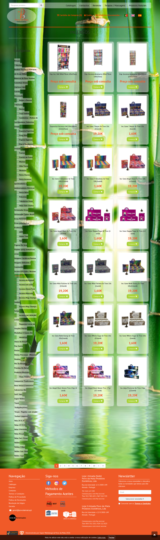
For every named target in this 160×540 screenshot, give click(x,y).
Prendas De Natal (21, 368)
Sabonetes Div (20, 390)
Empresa (12, 487)
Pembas (17, 359)
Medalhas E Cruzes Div (23, 333)
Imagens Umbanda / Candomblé (22, 264)
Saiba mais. (102, 537)
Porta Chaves (24, 175)
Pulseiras (23, 197)
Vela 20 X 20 (19, 420)
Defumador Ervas (21, 210)
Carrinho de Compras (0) (70, 15)
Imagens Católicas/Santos (25, 258)
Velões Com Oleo (21, 451)
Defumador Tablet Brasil (24, 214)
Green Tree (23, 236)
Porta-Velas (24, 192)
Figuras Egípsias (25, 140)
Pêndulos (22, 170)
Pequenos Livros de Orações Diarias (24, 326)
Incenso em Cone (26, 284)
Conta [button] (89, 15)
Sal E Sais (18, 394)
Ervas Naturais (20, 219)
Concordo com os (127, 503)
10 (94, 466)
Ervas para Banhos (21, 223)
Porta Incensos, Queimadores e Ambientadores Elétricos (24, 183)
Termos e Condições (16, 494)
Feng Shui (23, 135)
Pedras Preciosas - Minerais (25, 355)
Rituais (17, 61)
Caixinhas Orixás (21, 82)
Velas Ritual (19, 434)
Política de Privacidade (17, 497)
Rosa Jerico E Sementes (24, 385)
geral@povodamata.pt (22, 510)
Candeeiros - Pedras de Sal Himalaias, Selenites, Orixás (26, 122)
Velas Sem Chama (26, 205)
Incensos (18, 276)
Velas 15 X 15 (19, 425)
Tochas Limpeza (21, 416)
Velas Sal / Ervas (21, 438)
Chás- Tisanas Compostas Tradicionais (24, 379)
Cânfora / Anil (19, 87)
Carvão (17, 91)
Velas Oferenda (20, 429)
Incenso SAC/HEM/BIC (28, 315)
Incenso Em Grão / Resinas (25, 271)
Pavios (17, 350)
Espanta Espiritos (26, 131)
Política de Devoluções (17, 500)
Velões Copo (19, 455)
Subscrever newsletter (134, 499)
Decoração (18, 96)
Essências (18, 227)
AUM (21, 232)
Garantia (12, 506)
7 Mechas (18, 65)
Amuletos (23, 337)
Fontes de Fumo (25, 157)
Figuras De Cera (20, 245)
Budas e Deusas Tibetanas (23, 102)
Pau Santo (18, 346)
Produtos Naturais (137, 5)
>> (103, 466)
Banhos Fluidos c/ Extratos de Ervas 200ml (25, 71)
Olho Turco (23, 166)
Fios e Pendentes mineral (23, 146)
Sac (20, 240)
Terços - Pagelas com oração (25, 412)
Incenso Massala (26, 293)
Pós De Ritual (19, 363)
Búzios (21, 109)
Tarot (16, 403)
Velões (17, 442)
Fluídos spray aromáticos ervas (24, 251)
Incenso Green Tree (27, 289)
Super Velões (19, 398)
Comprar (62, 87)
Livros (16, 319)
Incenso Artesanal (26, 280)
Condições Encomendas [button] (109, 15)
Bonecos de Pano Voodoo (24, 78)
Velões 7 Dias (19, 447)
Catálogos (71, 5)
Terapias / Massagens (115, 5)
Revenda (97, 5)
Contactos (84, 5)
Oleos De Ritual (20, 341)
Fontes (22, 153)
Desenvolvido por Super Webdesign (39, 533)
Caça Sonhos (24, 113)
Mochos (22, 161)
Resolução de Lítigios (17, 503)
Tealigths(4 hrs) (20, 407)
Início (11, 481)
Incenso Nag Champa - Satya (25, 308)
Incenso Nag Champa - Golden (25, 300)
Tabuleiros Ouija (26, 201)
